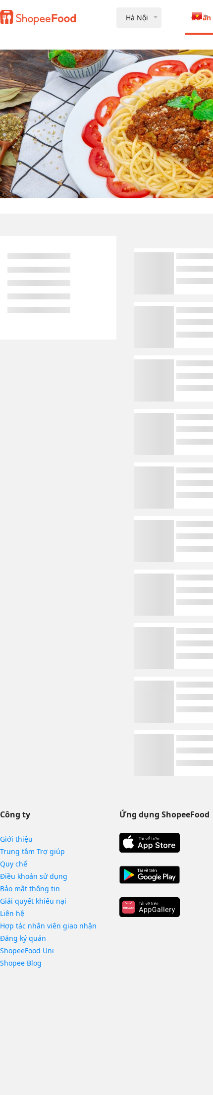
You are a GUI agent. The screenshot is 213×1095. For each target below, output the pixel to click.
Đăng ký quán (23, 938)
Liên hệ (12, 913)
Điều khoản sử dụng (33, 876)
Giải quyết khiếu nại (33, 901)
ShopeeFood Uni (27, 950)
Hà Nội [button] (137, 17)
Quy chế (13, 863)
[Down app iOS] (149, 843)
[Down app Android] (149, 875)
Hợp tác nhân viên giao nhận (48, 925)
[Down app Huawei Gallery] (149, 907)
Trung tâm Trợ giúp (32, 851)
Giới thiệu (16, 839)
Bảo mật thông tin (30, 888)
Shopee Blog (21, 963)
